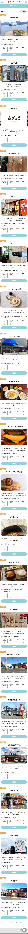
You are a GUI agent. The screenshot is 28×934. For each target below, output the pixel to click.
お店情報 (14, 54)
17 (17, 922)
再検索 (24, 11)
